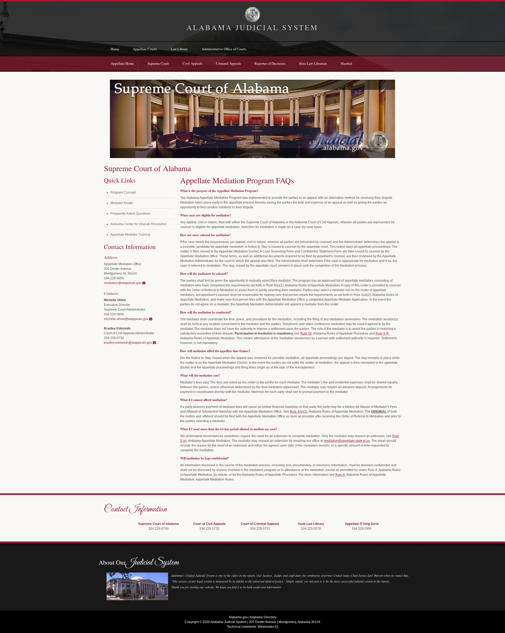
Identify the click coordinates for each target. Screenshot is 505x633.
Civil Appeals (192, 63)
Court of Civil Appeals (209, 524)
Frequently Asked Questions (130, 213)
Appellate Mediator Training (130, 234)
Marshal (346, 63)
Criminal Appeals (228, 63)
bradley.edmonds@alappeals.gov (128, 343)
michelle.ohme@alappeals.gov (126, 319)
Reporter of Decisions (270, 63)
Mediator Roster (121, 203)
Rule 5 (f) (382, 333)
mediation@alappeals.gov (123, 283)
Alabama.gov (238, 617)
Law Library (179, 49)
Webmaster (266, 627)
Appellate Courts (145, 49)
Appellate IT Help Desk (362, 524)
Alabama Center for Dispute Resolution (138, 224)
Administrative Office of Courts (224, 49)
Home (115, 49)
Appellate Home (122, 63)
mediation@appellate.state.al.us (347, 441)
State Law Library (311, 524)
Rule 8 (340, 475)
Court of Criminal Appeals (260, 524)
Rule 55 (306, 333)
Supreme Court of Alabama (158, 524)
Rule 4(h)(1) (298, 411)
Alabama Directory (263, 617)
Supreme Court (158, 63)
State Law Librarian (313, 63)
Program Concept (123, 192)
